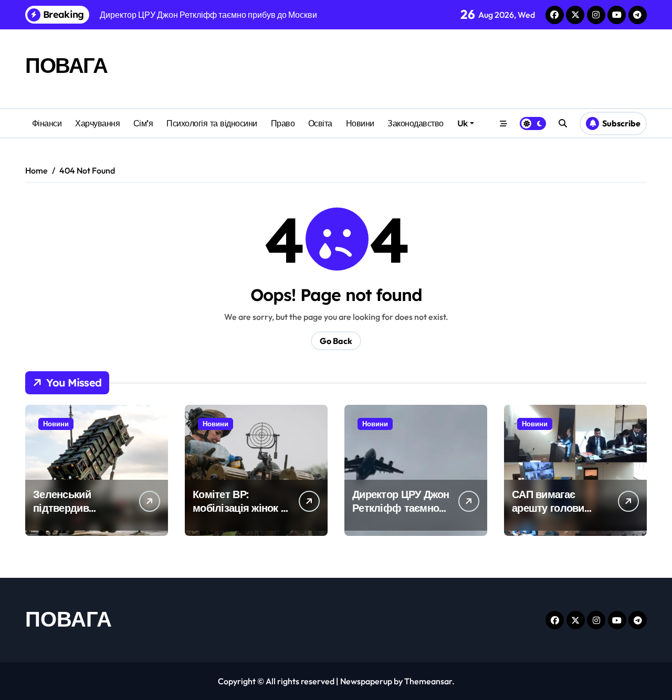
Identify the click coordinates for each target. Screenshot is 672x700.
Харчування (97, 123)
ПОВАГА (66, 65)
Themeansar (428, 681)
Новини (360, 123)
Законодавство (415, 123)
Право (283, 123)
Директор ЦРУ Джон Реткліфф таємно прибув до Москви (400, 508)
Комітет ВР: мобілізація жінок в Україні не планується (240, 515)
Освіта (320, 123)
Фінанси (47, 123)
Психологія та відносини (211, 123)
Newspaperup (366, 681)
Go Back (336, 341)
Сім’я (143, 123)
